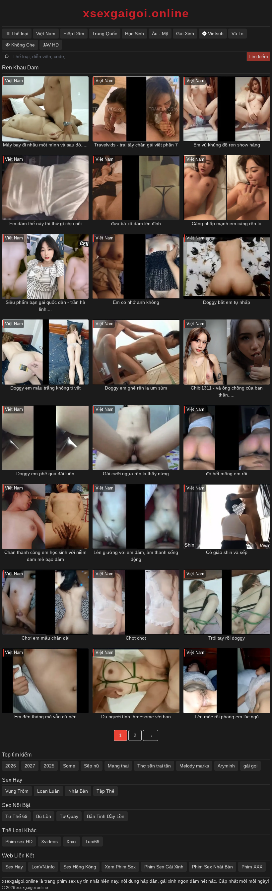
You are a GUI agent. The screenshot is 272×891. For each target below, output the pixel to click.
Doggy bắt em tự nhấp (226, 302)
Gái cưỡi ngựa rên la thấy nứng (136, 473)
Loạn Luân (48, 791)
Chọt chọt (136, 638)
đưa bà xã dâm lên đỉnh (136, 223)
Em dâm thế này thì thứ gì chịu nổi (45, 223)
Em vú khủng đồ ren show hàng (226, 144)
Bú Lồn (43, 816)
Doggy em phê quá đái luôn (45, 473)
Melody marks (194, 765)
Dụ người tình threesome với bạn (136, 716)
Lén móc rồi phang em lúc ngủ (227, 716)
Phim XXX (251, 866)
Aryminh (226, 765)
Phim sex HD (19, 841)
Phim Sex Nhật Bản (212, 866)
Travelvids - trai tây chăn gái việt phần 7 (136, 144)
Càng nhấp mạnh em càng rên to (226, 223)
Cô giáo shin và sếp (226, 552)
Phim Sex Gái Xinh (163, 866)
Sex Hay (14, 866)
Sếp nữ (91, 765)
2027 (30, 765)
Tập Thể (105, 791)
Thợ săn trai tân (154, 765)
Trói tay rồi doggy (226, 638)
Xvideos (49, 841)
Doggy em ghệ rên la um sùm (136, 388)
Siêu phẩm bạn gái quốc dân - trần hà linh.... (45, 306)
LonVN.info (43, 866)
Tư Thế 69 (16, 816)
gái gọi (250, 765)
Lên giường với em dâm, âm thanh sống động (136, 556)
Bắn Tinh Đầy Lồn (105, 816)
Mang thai (118, 765)
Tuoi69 (92, 841)
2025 (49, 765)
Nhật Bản (78, 791)
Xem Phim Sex (120, 866)
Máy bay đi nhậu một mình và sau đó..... (45, 144)
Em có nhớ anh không (136, 302)
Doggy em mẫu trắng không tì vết (45, 388)
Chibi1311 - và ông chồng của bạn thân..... (227, 391)
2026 (10, 765)
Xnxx (71, 841)
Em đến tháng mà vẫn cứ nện (45, 716)
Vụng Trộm (17, 791)
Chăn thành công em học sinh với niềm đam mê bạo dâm (45, 556)
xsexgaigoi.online (136, 13)
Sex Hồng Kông (79, 866)
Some (69, 765)
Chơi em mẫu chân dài (45, 638)
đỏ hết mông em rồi (226, 473)
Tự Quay (69, 816)
